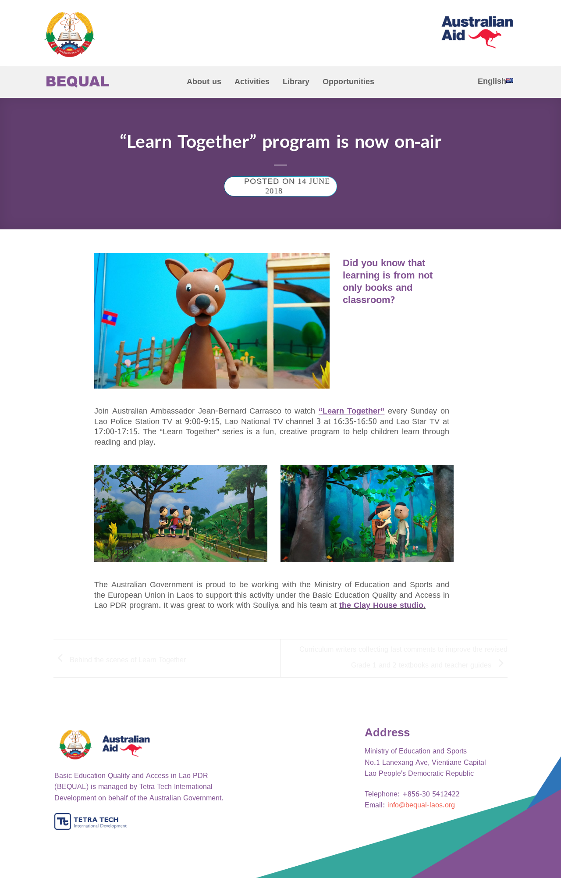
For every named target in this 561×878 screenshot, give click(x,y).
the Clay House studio (381, 605)
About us (204, 82)
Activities (252, 82)
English (492, 81)
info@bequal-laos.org (421, 805)
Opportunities (348, 82)
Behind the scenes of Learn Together (126, 659)
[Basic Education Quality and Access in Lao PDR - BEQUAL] (109, 34)
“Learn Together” (352, 411)
